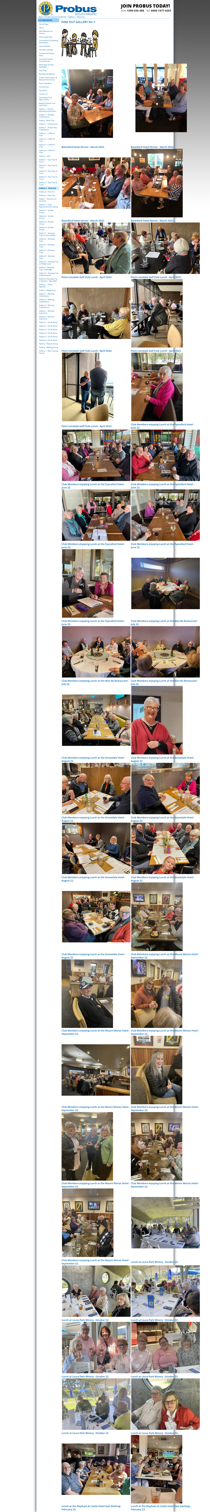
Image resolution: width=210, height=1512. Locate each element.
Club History (44, 87)
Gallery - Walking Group (48, 347)
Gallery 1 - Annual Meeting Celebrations (47, 110)
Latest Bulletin (44, 46)
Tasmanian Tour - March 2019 (46, 98)
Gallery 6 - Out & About (48, 340)
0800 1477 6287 (161, 10)
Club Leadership (45, 37)
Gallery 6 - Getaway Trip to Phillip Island (48, 263)
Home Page (43, 24)
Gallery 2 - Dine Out (47, 192)
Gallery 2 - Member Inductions (47, 318)
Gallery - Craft (44, 156)
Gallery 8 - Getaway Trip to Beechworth (48, 274)
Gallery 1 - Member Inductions (47, 312)
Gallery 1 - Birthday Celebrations (46, 116)
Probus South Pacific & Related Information (48, 78)
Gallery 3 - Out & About (48, 329)
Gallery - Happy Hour (47, 290)
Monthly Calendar (46, 50)
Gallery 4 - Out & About (48, 333)
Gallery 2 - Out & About (48, 326)
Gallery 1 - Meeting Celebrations (46, 295)
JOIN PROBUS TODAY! (145, 6)
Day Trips (43, 70)
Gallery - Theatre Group (48, 344)
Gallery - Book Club (46, 120)
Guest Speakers (45, 83)
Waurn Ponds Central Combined (52, 17)
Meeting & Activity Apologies (46, 66)
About (41, 28)
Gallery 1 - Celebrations (48, 124)
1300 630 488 (135, 10)
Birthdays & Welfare (47, 74)
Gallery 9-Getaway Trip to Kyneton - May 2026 (48, 280)
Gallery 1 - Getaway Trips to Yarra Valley (47, 234)
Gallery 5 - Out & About (48, 337)
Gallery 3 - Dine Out (47, 195)
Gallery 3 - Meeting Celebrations (46, 306)
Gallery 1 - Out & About (48, 322)
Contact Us (43, 94)
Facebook (43, 90)
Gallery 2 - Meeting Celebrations (46, 300)
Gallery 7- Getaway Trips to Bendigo (46, 268)
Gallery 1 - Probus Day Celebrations (48, 128)
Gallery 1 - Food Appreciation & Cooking (48, 206)
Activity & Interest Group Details (46, 60)
